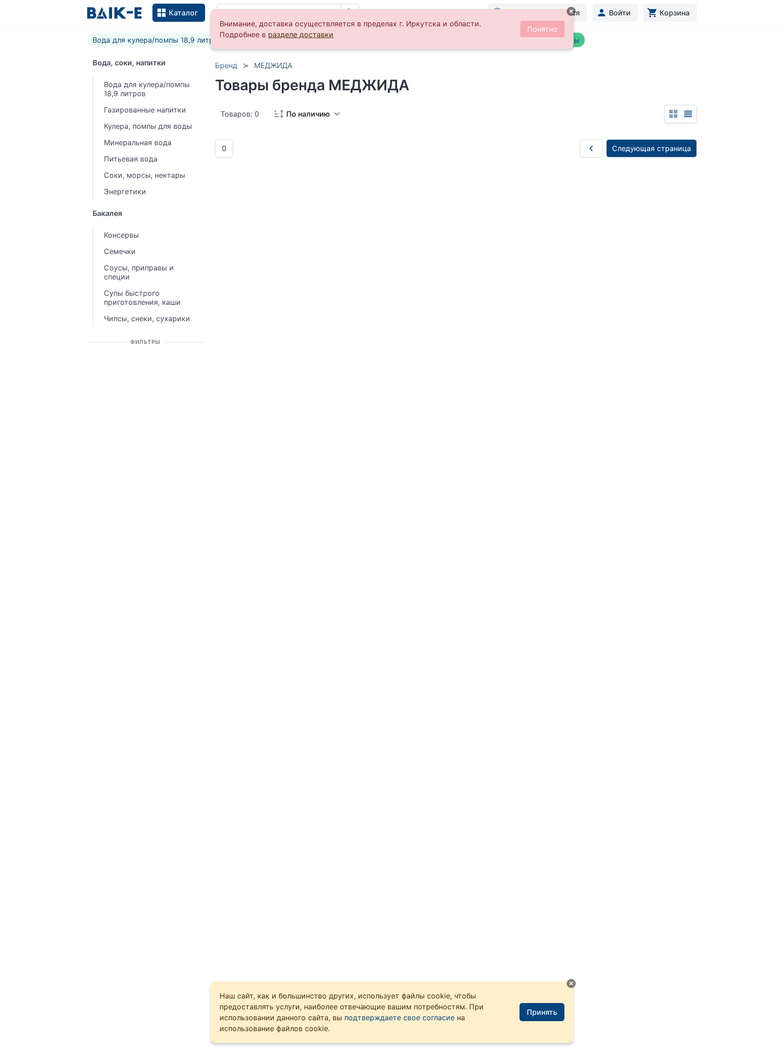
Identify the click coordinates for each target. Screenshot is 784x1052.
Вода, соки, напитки (129, 62)
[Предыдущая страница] (591, 148)
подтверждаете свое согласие (399, 1017)
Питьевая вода (130, 158)
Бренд (226, 65)
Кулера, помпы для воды (148, 126)
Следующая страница (651, 148)
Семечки (120, 251)
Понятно (542, 29)
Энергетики (125, 191)
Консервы (121, 235)
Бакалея (107, 213)
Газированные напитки (145, 109)
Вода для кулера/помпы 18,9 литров (157, 39)
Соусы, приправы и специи (139, 272)
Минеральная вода (138, 142)
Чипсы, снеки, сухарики (147, 318)
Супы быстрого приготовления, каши (142, 298)
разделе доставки (300, 34)
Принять (542, 1012)
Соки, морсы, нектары (144, 175)
